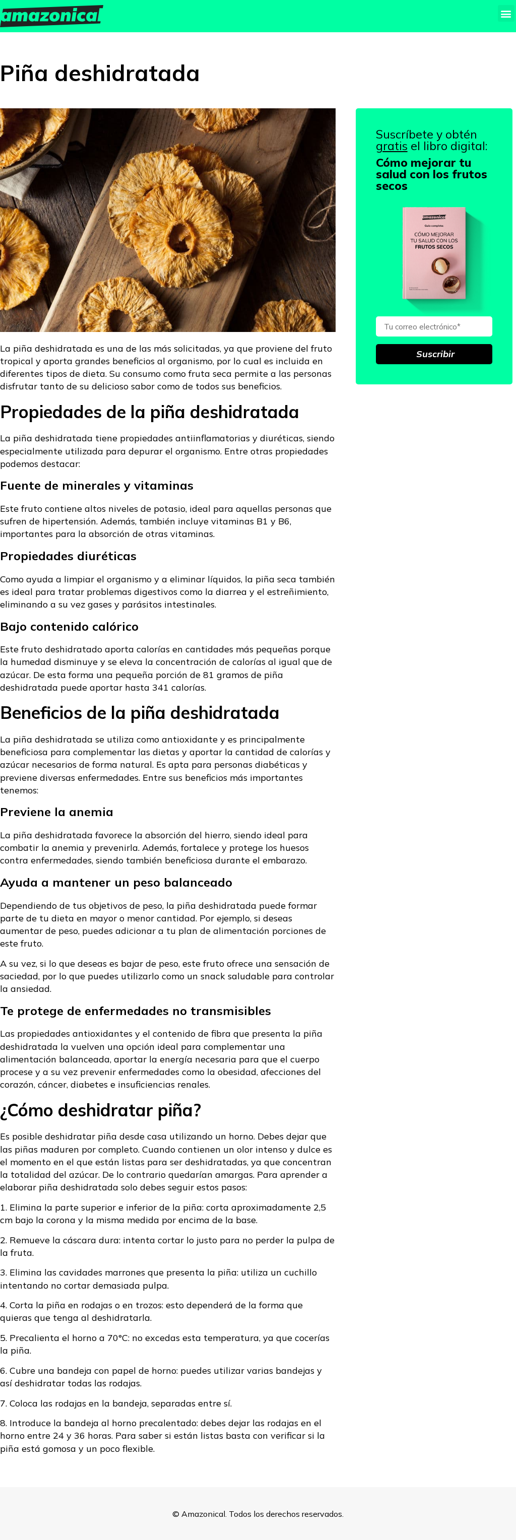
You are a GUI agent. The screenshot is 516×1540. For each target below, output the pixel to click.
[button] (506, 13)
